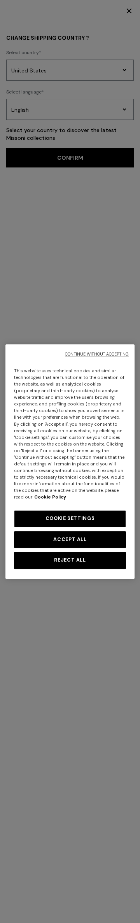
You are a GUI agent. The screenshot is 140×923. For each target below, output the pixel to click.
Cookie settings (70, 518)
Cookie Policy (50, 497)
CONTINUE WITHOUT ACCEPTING (97, 354)
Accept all (69, 539)
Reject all (70, 560)
